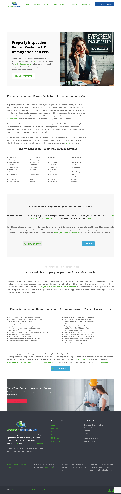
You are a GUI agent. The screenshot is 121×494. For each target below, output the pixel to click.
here (89, 218)
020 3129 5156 (47, 218)
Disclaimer (55, 438)
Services (47, 4)
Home (27, 4)
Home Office (48, 467)
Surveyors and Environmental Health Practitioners (57, 287)
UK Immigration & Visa (23, 64)
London (15, 443)
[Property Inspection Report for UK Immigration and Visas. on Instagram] (113, 490)
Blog (53, 432)
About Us (37, 4)
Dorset (35, 61)
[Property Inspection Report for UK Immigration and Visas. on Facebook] (109, 490)
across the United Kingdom (32, 443)
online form (46, 362)
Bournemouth (12, 119)
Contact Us (86, 4)
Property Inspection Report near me (66, 233)
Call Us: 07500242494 (104, 4)
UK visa (68, 143)
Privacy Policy (56, 441)
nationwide (104, 362)
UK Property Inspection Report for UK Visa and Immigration (29, 490)
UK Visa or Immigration (81, 359)
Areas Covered (59, 4)
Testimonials (73, 4)
